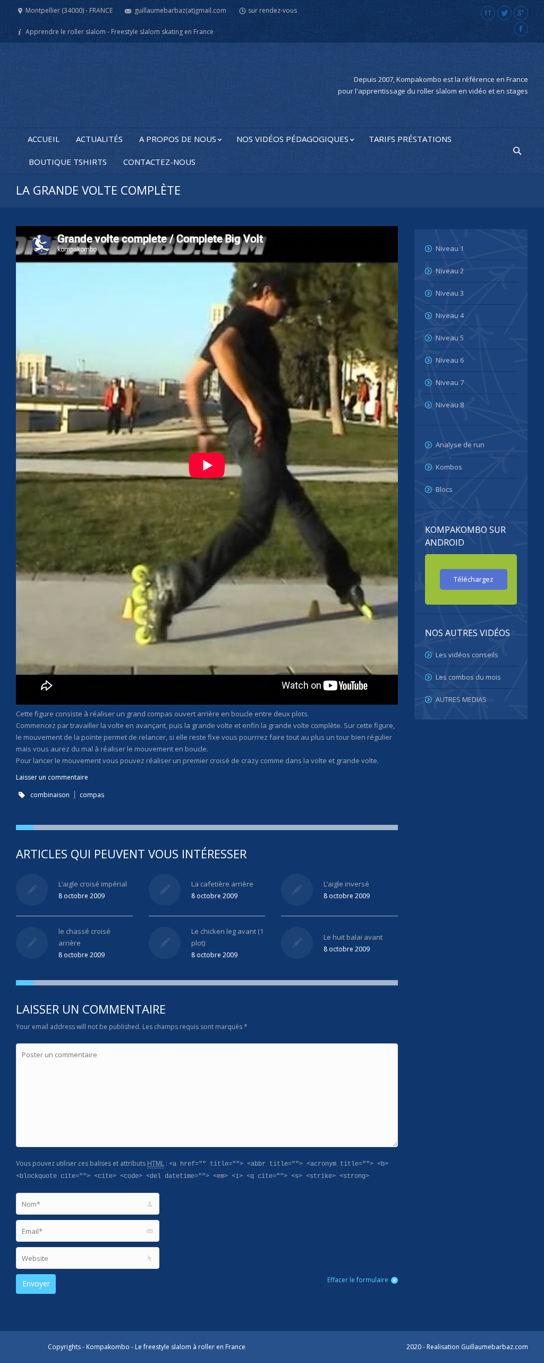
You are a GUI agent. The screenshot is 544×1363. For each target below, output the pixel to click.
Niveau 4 (450, 315)
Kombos (449, 467)
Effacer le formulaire (357, 1279)
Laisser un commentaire (52, 777)
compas (92, 794)
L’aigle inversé (346, 884)
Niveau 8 (450, 404)
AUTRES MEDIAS (461, 699)
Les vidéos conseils (467, 654)
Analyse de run (460, 444)
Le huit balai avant (353, 937)
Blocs (444, 489)
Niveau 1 (450, 248)
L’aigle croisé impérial (92, 884)
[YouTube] (488, 13)
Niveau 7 (450, 382)
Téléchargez (474, 579)
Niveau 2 (450, 270)
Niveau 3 (450, 293)
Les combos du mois (468, 677)
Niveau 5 (450, 337)
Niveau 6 (450, 360)
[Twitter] (504, 13)
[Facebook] (521, 29)
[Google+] (521, 13)
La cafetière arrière (222, 884)
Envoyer (36, 1283)
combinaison (50, 794)
